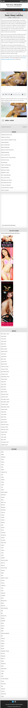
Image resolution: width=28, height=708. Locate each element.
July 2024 (3, 338)
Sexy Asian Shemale (6, 175)
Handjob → (25, 126)
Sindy (2, 661)
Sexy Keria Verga (5, 177)
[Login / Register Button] (24, 10)
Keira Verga (4, 567)
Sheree (3, 658)
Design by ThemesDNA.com (14, 706)
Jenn (2, 552)
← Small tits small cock (5, 126)
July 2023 (3, 354)
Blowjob (3, 507)
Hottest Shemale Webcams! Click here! (10, 233)
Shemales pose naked (6, 180)
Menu (4, 1)
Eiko (2, 525)
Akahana (3, 457)
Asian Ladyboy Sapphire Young (8, 139)
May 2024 (3, 343)
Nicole (2, 625)
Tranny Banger (4, 678)
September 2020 (5, 406)
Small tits (3, 663)
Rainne (2, 643)
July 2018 (3, 434)
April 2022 (3, 361)
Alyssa (2, 462)
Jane (2, 547)
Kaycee (3, 565)
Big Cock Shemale (5, 144)
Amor (2, 464)
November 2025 (5, 333)
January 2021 (4, 396)
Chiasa (2, 515)
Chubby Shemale (5, 152)
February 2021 (4, 394)
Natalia (3, 618)
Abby (2, 452)
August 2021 (4, 379)
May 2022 (3, 359)
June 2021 (3, 384)
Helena (3, 537)
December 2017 (5, 442)
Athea (2, 489)
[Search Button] (26, 10)
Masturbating (4, 608)
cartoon (3, 512)
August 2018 (4, 432)
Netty (2, 623)
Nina (2, 630)
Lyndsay (3, 595)
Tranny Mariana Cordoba (7, 187)
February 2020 (5, 424)
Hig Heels (3, 542)
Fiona (2, 530)
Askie (2, 484)
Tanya (2, 671)
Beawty (3, 497)
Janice (2, 550)
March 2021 (4, 391)
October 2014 (4, 444)
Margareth (3, 600)
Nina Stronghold (5, 633)
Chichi (2, 517)
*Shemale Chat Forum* (6, 134)
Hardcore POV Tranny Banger (8, 157)
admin (10, 17)
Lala (2, 588)
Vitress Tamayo (5, 190)
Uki (2, 686)
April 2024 (3, 346)
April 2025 (3, 336)
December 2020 (5, 399)
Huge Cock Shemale (6, 165)
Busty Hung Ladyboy (14, 15)
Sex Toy (3, 653)
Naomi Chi (3, 615)
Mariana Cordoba (5, 170)
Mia (2, 610)
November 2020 (5, 401)
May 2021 (3, 386)
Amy (2, 467)
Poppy (2, 640)
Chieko (3, 520)
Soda (2, 666)
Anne (2, 477)
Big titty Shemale (5, 147)
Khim (2, 572)
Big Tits (13, 13)
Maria (2, 603)
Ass (2, 487)
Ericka (2, 527)
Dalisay (3, 522)
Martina (3, 605)
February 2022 (4, 366)
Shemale (3, 656)
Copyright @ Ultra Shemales (8, 225)
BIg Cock (10, 13)
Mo (2, 613)
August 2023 (4, 351)
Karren (3, 562)
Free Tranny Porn (5, 154)
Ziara (2, 696)
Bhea (2, 499)
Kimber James (4, 578)
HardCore (3, 535)
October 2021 (4, 374)
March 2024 (4, 349)
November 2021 (5, 371)
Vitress (3, 691)
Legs (17, 13)
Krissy (2, 583)
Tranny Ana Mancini (6, 185)
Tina (2, 676)
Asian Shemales (5, 142)
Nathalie (3, 620)
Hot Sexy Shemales (14, 4)
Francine (3, 532)
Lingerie (3, 593)
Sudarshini (3, 668)
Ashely (2, 479)
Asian (2, 482)
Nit (2, 635)
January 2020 (4, 427)
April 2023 (3, 356)
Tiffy (2, 673)
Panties (3, 638)
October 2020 (4, 404)
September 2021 (5, 376)
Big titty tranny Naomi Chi (7, 149)
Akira (2, 459)
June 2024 (3, 341)
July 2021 (3, 381)
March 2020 (4, 422)
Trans (19, 13)
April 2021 (3, 389)
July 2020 (3, 412)
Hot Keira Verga (5, 159)
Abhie (2, 454)
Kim (2, 575)
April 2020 (3, 419)
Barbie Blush (4, 492)
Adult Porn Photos (5, 137)
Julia (2, 555)
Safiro (2, 646)
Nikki (2, 628)
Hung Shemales (5, 167)
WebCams (3, 693)
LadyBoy (3, 585)
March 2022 (4, 364)
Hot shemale (4, 162)
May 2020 (3, 417)
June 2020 (3, 414)
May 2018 (3, 439)
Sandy (2, 648)
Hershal (3, 540)
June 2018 (3, 437)
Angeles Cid (4, 472)
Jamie (2, 545)
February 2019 (4, 429)
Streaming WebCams (6, 182)
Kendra (3, 570)
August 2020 (4, 409)
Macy (2, 598)
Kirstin (3, 580)
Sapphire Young (5, 172)
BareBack (3, 494)
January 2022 (4, 369)
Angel (2, 469)
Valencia (3, 688)
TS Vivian (3, 683)
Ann (2, 474)
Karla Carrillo (4, 560)
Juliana (3, 557)
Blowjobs (3, 509)
